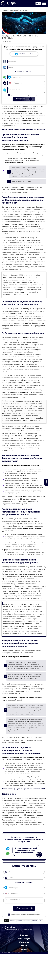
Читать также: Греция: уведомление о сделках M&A (23, 789)
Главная (24, 935)
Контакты (24, 942)
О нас (24, 945)
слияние (12, 920)
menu (46, 482)
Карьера (24, 949)
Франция (34, 920)
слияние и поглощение (24, 920)
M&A (41, 920)
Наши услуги (24, 938)
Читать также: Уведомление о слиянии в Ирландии (23, 129)
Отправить (22, 908)
